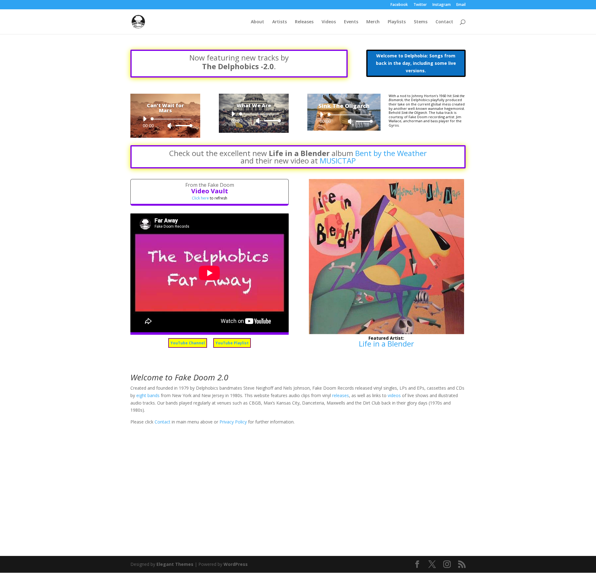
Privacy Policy (233, 422)
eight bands (148, 395)
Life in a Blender (386, 343)
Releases (304, 22)
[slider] (182, 125)
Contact (444, 22)
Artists (279, 22)
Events (351, 22)
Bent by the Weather (391, 153)
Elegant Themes (174, 564)
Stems (420, 22)
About (257, 22)
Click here (200, 198)
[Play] (145, 119)
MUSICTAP (338, 160)
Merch (373, 22)
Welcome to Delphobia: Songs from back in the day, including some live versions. (416, 63)
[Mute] (170, 125)
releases (340, 395)
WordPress (236, 564)
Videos (329, 22)
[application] (165, 122)
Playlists (397, 22)
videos (394, 395)
